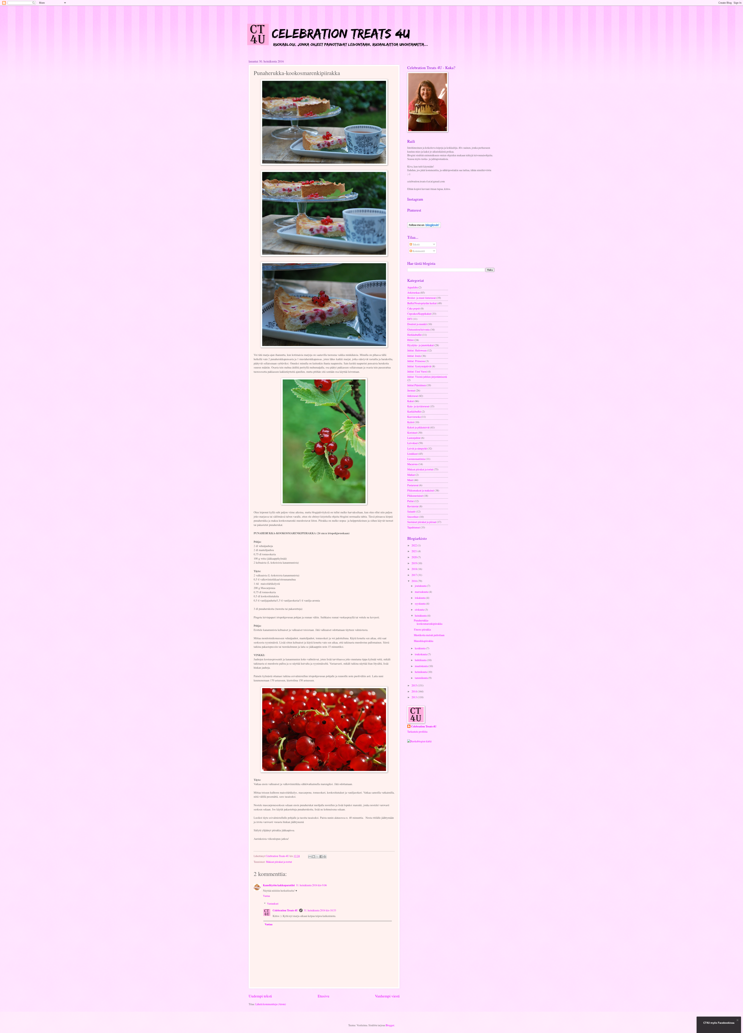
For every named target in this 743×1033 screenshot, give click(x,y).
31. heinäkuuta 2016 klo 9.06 (311, 885)
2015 (415, 685)
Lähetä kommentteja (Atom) (270, 1004)
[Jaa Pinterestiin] (325, 857)
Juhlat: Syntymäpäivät (419, 366)
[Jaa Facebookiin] (321, 857)
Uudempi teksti (260, 996)
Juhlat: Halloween (417, 350)
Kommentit (418, 251)
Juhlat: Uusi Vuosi (417, 371)
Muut (410, 480)
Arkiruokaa (413, 292)
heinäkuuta (421, 615)
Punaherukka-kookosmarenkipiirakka (428, 622)
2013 (415, 697)
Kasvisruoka (414, 417)
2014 (415, 691)
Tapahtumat (413, 527)
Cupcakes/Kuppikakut (419, 313)
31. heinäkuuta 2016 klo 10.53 (320, 910)
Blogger (390, 1025)
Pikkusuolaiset (415, 495)
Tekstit (416, 244)
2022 (415, 545)
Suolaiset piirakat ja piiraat (421, 522)
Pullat (410, 501)
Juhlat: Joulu (414, 356)
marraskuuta (422, 592)
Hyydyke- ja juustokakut (420, 345)
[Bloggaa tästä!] (314, 857)
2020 (415, 557)
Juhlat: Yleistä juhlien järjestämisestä (427, 377)
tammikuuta (421, 678)
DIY (409, 319)
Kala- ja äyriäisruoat (418, 406)
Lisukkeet (412, 453)
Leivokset (412, 443)
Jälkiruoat (412, 396)
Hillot (410, 340)
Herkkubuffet (414, 335)
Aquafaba (412, 287)
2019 (415, 563)
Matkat (411, 475)
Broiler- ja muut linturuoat (421, 298)
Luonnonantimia (416, 459)
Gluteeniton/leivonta (418, 329)
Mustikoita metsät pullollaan (429, 635)
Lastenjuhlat (413, 438)
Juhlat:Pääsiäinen (416, 385)
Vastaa (266, 896)
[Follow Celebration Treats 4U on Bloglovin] (424, 227)
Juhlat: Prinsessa (416, 361)
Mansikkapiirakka (423, 641)
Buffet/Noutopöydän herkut (422, 303)
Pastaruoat (413, 485)
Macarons (412, 464)
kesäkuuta (420, 648)
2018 (415, 569)
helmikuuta (421, 672)
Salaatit (411, 511)
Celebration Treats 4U (285, 910)
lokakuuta (420, 598)
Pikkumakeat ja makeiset (420, 490)
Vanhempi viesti (387, 996)
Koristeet (412, 432)
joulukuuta (421, 586)
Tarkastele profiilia (417, 731)
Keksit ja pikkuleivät (418, 427)
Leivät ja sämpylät (417, 448)
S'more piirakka (422, 629)
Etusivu (323, 996)
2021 (415, 551)
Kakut (410, 401)
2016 (415, 581)
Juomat (411, 390)
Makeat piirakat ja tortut (279, 862)
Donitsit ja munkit (417, 324)
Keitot (410, 422)
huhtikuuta (421, 660)
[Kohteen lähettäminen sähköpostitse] (310, 857)
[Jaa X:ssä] (317, 857)
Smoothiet (413, 517)
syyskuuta (420, 603)
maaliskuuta (421, 666)
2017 (415, 575)
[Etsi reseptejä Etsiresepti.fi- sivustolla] (419, 741)
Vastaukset (272, 903)
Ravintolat (413, 506)
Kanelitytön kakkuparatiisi (279, 885)
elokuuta (420, 609)
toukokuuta (421, 654)
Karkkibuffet (414, 411)
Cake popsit (413, 308)
